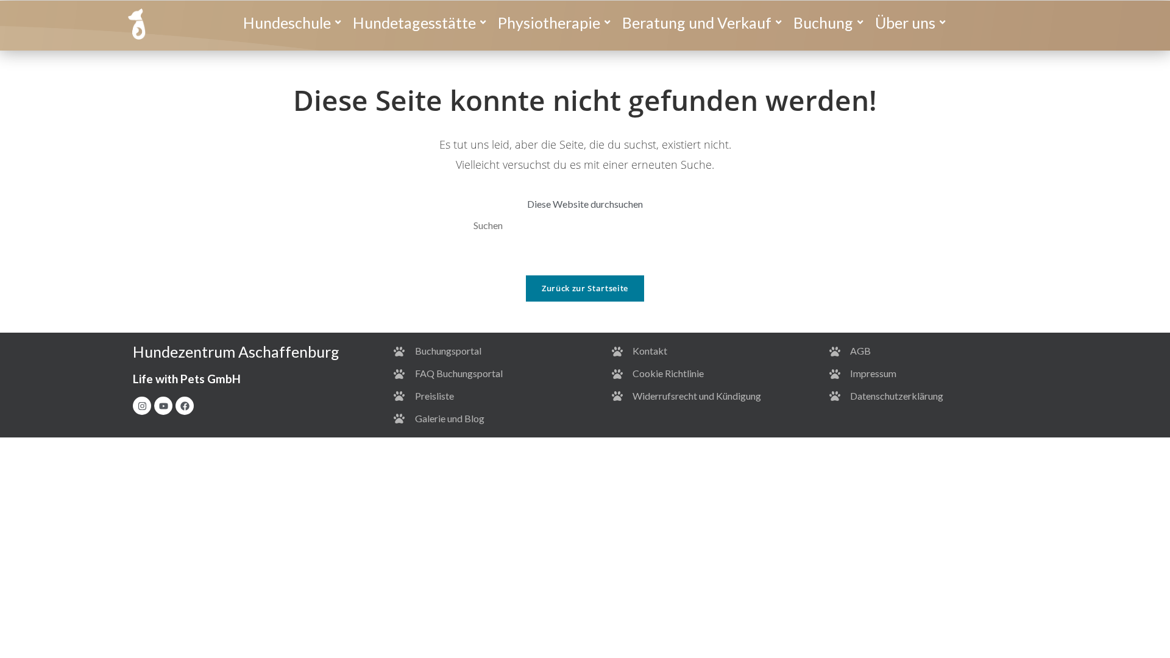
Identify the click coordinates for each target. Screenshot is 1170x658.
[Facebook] (185, 406)
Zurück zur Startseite (585, 288)
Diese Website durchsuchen (585, 204)
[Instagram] (142, 406)
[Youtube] (163, 406)
